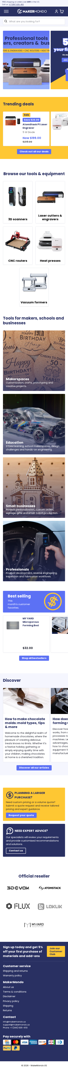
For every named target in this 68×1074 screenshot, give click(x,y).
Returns (7, 1010)
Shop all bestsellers (34, 658)
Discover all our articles (34, 767)
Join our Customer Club (56, 951)
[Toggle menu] (6, 11)
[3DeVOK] (18, 888)
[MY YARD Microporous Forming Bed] (13, 625)
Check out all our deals (34, 151)
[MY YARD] (34, 925)
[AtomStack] (50, 888)
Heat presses (50, 261)
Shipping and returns (15, 971)
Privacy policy (11, 1001)
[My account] (56, 12)
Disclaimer (9, 996)
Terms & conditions (14, 991)
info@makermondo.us (14, 1021)
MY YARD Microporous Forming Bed (31, 622)
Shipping (8, 1005)
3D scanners (17, 219)
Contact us (16, 850)
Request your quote (21, 815)
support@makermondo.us (16, 1024)
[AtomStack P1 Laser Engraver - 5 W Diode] (13, 121)
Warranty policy (12, 975)
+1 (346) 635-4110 (16, 4)
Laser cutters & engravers (50, 217)
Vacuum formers (34, 302)
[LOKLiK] (50, 907)
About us (8, 987)
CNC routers (17, 261)
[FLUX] (18, 907)
